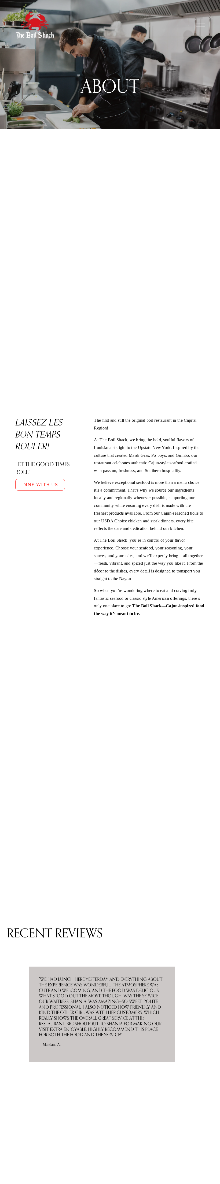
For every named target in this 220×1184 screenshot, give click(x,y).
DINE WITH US (40, 484)
